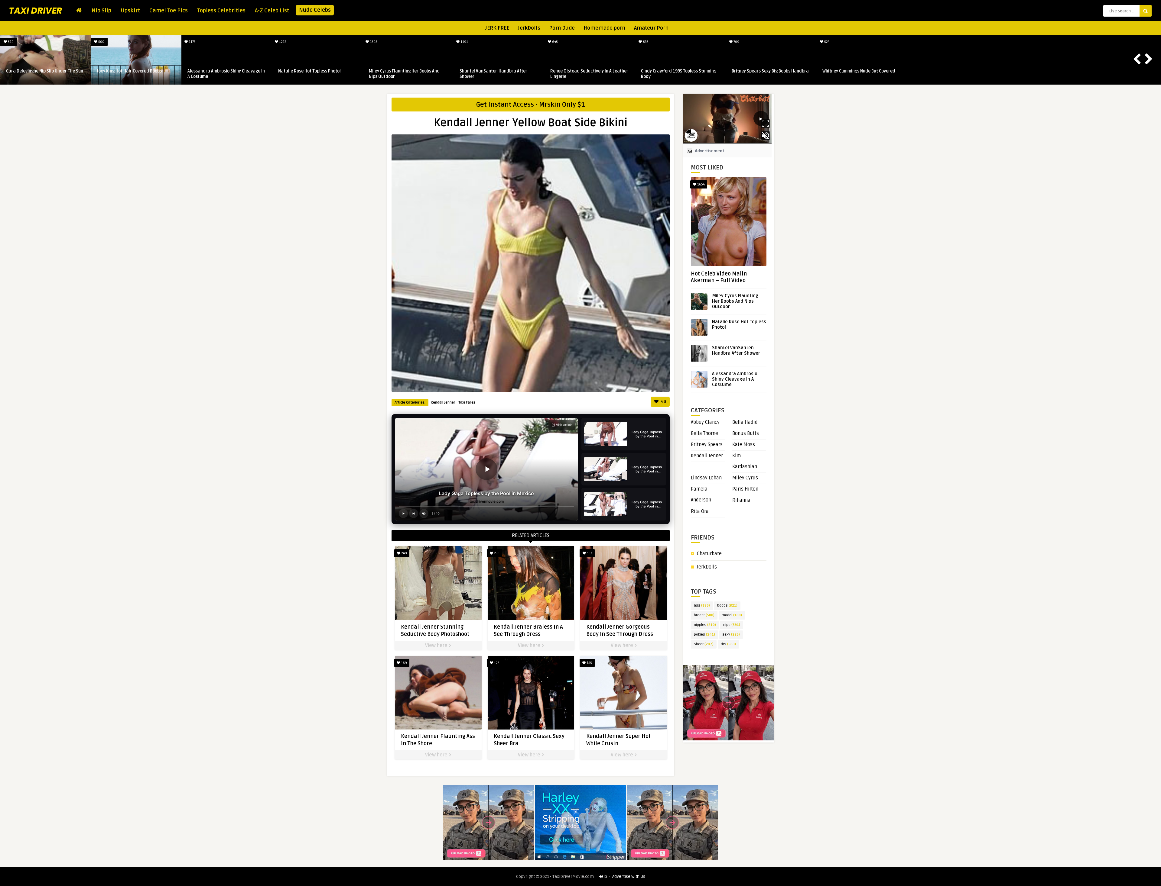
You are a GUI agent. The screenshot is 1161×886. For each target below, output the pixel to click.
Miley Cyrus (745, 478)
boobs (727, 605)
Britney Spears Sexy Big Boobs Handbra (770, 71)
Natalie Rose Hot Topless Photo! (310, 71)
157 (589, 553)
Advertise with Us (628, 876)
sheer (704, 644)
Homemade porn (604, 28)
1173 (192, 42)
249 (403, 553)
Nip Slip (101, 10)
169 (403, 663)
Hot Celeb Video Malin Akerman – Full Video (719, 277)
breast (704, 615)
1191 (464, 42)
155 (589, 663)
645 (554, 42)
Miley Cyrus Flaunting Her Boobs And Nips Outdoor (404, 74)
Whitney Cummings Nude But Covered (859, 71)
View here (437, 646)
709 (736, 42)
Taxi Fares (466, 402)
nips (731, 625)
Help (602, 876)
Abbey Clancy (705, 422)
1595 (373, 42)
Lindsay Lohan (706, 478)
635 (645, 42)
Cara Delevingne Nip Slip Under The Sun (45, 71)
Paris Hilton (745, 489)
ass (702, 605)
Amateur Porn (651, 28)
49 (663, 401)
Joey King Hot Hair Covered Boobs (129, 71)
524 (827, 42)
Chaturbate (709, 554)
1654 (700, 184)
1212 (283, 42)
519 (10, 42)
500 (101, 42)
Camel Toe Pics (168, 10)
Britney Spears (707, 445)
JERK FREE (497, 28)
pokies (704, 634)
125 (496, 663)
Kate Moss (743, 445)
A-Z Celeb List (272, 10)
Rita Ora (700, 511)
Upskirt (130, 10)
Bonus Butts (745, 433)
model (732, 615)
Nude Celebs (315, 10)
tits (728, 644)
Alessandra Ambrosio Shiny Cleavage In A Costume (226, 74)
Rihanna (741, 500)
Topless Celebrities (221, 10)
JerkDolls (529, 28)
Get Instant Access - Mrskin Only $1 (530, 104)
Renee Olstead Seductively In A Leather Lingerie (590, 74)
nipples (705, 625)
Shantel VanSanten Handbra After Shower (494, 74)
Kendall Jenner (443, 402)
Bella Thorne (704, 433)
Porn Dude (562, 28)
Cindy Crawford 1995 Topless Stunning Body (679, 74)
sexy (731, 634)
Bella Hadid (745, 422)
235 (496, 553)
